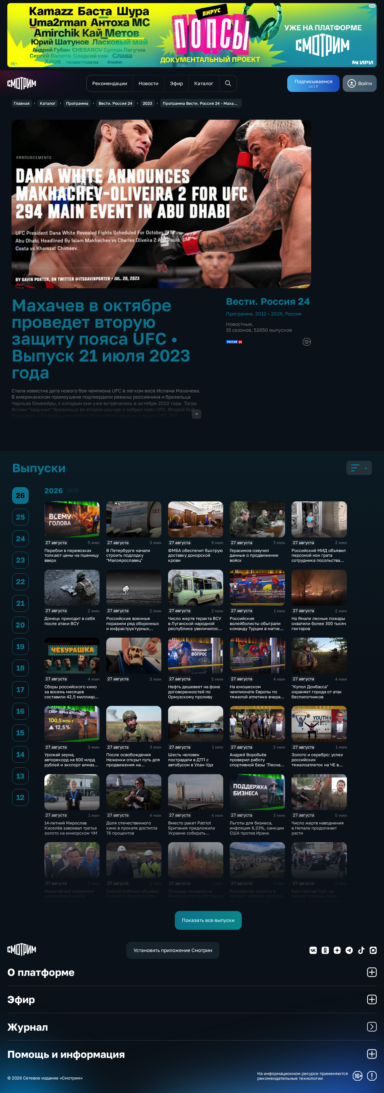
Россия (293, 314)
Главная (22, 103)
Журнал (27, 1027)
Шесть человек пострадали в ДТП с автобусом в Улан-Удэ (190, 759)
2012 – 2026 (269, 314)
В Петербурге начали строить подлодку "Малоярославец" (128, 555)
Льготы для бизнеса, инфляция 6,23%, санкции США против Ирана (257, 827)
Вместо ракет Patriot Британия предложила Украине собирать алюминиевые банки (191, 830)
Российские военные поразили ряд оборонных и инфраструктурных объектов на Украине (132, 626)
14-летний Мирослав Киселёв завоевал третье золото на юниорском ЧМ (70, 827)
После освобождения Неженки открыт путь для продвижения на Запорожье (133, 762)
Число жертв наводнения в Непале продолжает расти (318, 827)
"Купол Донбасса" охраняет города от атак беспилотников (317, 691)
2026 (73, 490)
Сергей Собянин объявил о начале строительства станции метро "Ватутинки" (132, 899)
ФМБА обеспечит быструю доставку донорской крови (195, 555)
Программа (77, 103)
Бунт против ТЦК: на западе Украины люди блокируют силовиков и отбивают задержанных (316, 899)
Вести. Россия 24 (115, 103)
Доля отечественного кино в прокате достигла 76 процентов (131, 827)
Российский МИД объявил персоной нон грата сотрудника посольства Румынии (319, 558)
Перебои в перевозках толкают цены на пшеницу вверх (71, 555)
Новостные (239, 324)
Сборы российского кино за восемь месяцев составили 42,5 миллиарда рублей (72, 694)
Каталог (47, 103)
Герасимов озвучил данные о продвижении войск (254, 555)
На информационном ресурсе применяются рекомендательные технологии (302, 1076)
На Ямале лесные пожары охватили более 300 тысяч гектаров (319, 623)
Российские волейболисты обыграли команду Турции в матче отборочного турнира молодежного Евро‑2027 (255, 628)
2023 (147, 103)
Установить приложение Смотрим (173, 950)
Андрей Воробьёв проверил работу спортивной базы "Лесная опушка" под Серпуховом (256, 762)
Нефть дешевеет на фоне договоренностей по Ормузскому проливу (194, 691)
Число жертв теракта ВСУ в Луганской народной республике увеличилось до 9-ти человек (194, 626)
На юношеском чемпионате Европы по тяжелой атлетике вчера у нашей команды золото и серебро (257, 696)
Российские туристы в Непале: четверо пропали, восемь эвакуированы (257, 896)
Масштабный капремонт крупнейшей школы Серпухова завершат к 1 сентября (69, 899)
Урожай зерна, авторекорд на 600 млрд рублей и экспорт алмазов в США (71, 762)
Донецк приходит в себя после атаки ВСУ (69, 621)
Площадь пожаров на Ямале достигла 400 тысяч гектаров (195, 896)
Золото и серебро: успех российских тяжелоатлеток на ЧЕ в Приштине (317, 762)
